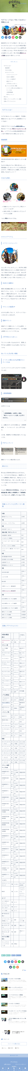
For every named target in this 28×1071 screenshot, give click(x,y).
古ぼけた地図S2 (10, 76)
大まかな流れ (8, 70)
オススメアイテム (9, 72)
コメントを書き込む (14, 1044)
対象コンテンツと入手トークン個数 (12, 99)
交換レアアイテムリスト (10, 101)
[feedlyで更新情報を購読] (14, 967)
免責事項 (14, 1066)
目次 (12, 61)
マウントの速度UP (11, 79)
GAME (8, 955)
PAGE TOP (14, 1055)
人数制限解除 (9, 92)
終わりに (6, 96)
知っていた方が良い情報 (11, 85)
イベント (19, 955)
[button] (25, 501)
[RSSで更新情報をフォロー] (17, 967)
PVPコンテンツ (10, 94)
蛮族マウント (9, 81)
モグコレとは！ (7, 65)
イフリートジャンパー (11, 74)
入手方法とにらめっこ (11, 83)
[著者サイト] (10, 967)
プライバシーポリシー (20, 1064)
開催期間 (7, 68)
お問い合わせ (7, 1064)
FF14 (4, 955)
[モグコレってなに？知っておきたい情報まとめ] (9, 37)
